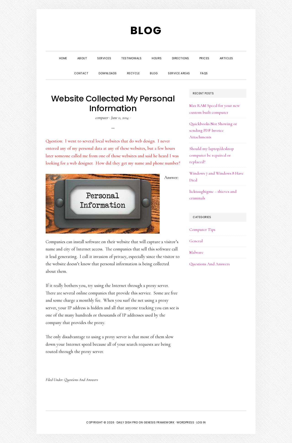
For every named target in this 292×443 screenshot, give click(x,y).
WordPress (185, 422)
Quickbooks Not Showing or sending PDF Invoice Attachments (213, 130)
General (196, 240)
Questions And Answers (81, 379)
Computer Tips (202, 229)
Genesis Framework (159, 422)
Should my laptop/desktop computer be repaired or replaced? (211, 155)
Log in (201, 422)
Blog (146, 30)
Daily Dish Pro (127, 422)
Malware (196, 252)
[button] (218, 69)
